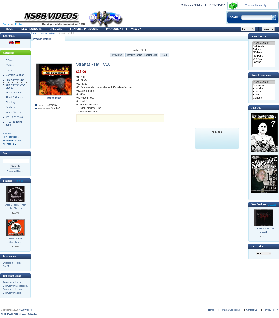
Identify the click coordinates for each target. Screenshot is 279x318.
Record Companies (261, 75)
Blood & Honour (14, 97)
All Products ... (10, 144)
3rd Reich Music (14, 117)
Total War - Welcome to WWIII (263, 230)
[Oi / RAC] (264, 58)
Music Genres (258, 36)
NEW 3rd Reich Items (14, 123)
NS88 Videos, (26, 310)
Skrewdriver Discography (15, 286)
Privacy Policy (217, 4)
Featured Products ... (13, 140)
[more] (19, 180)
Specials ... (8, 133)
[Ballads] (264, 49)
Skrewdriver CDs (15, 80)
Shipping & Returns (12, 262)
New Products (31, 29)
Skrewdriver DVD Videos (15, 86)
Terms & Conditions (191, 4)
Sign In (6, 24)
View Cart (138, 29)
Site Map (7, 266)
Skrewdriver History (12, 289)
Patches (10, 107)
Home (9, 29)
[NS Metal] (264, 52)
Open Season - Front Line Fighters (15, 206)
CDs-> (9, 60)
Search (6, 153)
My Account (114, 29)
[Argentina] (264, 85)
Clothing (10, 102)
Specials (56, 29)
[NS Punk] (264, 55)
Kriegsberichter (14, 92)
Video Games (13, 112)
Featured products (84, 29)
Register (19, 24)
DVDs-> (10, 65)
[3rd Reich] (264, 46)
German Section (47, 33)
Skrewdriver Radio (12, 292)
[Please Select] (264, 43)
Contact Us (251, 310)
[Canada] (264, 97)
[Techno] (264, 62)
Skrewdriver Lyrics (12, 282)
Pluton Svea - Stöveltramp (15, 240)
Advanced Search (15, 171)
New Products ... (11, 137)
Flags (9, 70)
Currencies (257, 246)
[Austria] (264, 91)
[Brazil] (264, 94)
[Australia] (264, 88)
